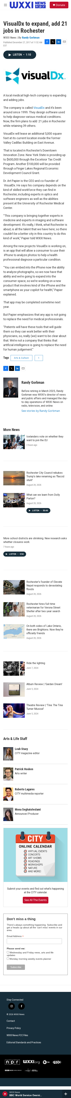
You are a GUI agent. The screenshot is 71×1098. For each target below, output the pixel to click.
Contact (11, 1021)
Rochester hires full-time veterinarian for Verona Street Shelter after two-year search (43, 607)
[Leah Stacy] (8, 753)
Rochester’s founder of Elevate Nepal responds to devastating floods (44, 585)
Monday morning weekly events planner (30, 959)
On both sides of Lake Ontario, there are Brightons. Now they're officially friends (44, 629)
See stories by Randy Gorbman (40, 411)
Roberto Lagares (25, 789)
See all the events (35, 900)
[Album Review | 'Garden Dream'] (14, 689)
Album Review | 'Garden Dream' (44, 684)
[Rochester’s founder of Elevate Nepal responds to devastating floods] (14, 587)
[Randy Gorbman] (10, 388)
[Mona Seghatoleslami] (8, 814)
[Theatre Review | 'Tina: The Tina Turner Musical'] (14, 710)
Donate (60, 5)
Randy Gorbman (30, 37)
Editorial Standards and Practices (24, 1042)
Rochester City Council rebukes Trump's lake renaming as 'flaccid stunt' (45, 476)
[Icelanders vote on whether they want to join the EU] (14, 442)
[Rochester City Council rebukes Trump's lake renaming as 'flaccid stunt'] (14, 478)
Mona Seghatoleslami (28, 809)
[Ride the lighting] (14, 668)
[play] (5, 1093)
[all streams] (66, 1094)
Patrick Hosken (24, 769)
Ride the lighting (35, 663)
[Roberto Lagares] (8, 794)
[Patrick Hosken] (8, 774)
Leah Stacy (21, 749)
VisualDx (39, 107)
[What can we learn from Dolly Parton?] (14, 500)
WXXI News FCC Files (17, 1035)
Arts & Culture (21, 358)
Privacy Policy (14, 1028)
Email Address (15, 936)
